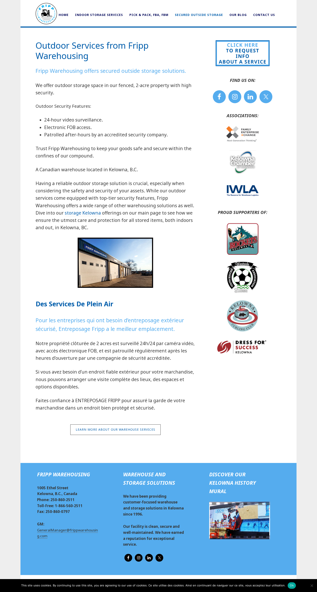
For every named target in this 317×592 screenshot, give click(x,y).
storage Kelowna (83, 213)
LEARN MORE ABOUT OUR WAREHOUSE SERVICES (115, 429)
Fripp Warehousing (46, 13)
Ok (292, 585)
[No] (311, 585)
